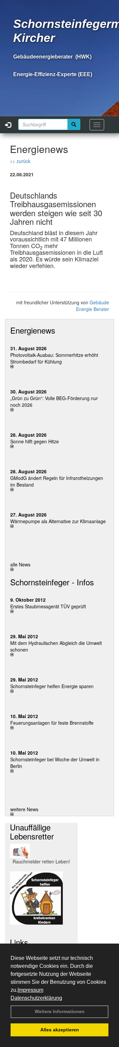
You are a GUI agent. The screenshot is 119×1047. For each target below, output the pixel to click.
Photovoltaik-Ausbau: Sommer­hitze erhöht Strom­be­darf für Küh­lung (54, 358)
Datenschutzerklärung (36, 998)
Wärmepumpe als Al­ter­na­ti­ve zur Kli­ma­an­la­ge (58, 521)
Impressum (30, 990)
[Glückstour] (41, 898)
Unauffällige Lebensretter (32, 831)
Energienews (32, 330)
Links (19, 942)
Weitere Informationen (60, 1011)
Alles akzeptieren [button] (59, 1029)
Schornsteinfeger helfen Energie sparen (52, 686)
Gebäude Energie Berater (92, 305)
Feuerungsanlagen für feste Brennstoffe (52, 722)
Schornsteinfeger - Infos (52, 582)
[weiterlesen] (59, 366)
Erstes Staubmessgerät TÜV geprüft (48, 606)
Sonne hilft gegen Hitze (34, 441)
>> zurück (20, 161)
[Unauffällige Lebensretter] (41, 851)
